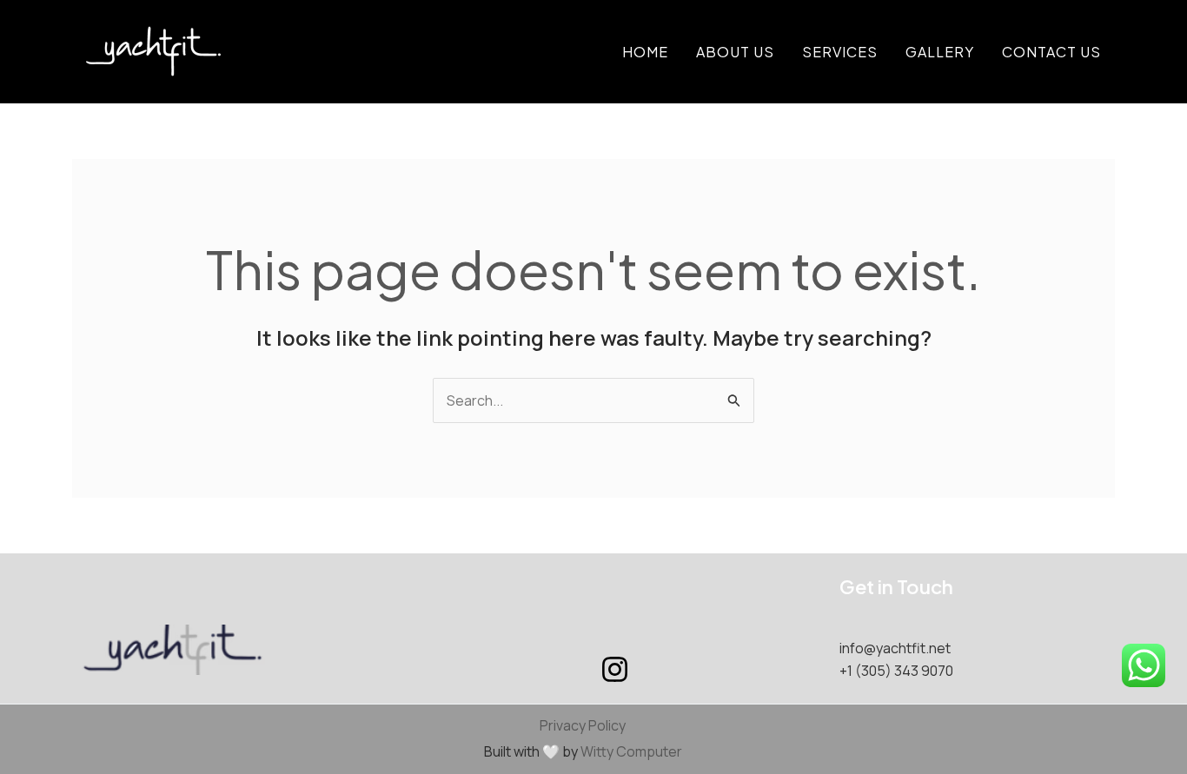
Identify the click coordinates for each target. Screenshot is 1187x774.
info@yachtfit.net (895, 648)
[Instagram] (614, 669)
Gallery (939, 52)
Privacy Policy (583, 725)
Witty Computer (631, 751)
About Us (735, 52)
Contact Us (1051, 52)
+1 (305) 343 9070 (896, 670)
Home (645, 52)
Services (840, 52)
